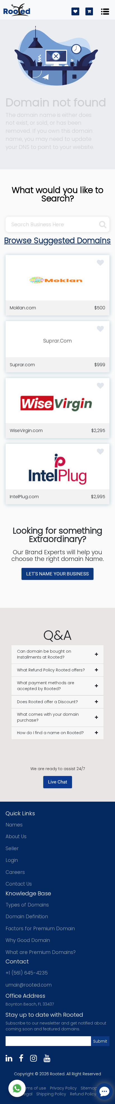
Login (12, 860)
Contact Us (19, 884)
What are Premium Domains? (41, 952)
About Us (16, 836)
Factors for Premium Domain (40, 928)
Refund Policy (83, 1094)
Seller (12, 848)
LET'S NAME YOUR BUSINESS (57, 574)
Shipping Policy (51, 1094)
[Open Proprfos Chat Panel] (104, 1091)
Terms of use (33, 1088)
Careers (15, 872)
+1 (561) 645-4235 (27, 973)
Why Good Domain (28, 940)
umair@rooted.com (29, 985)
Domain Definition (27, 916)
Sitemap (89, 1088)
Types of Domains (27, 904)
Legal (27, 1094)
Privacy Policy (63, 1088)
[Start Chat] (17, 1088)
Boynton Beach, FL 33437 (30, 1004)
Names (14, 824)
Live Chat (57, 782)
